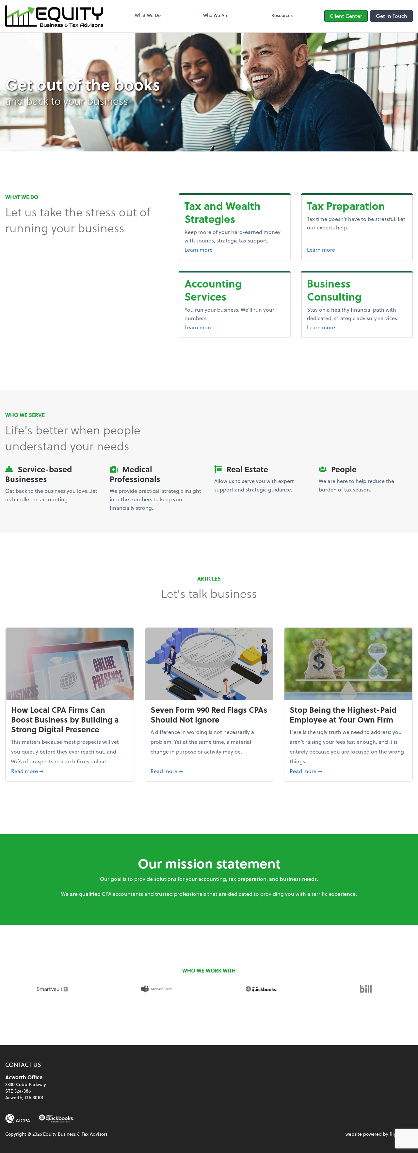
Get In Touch (391, 16)
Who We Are (216, 15)
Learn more (234, 249)
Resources (282, 15)
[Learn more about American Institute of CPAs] (18, 1118)
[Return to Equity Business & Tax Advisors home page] (54, 16)
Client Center (346, 16)
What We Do (148, 15)
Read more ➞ (69, 771)
